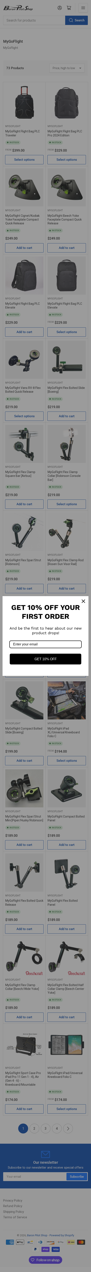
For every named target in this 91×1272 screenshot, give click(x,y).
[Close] (83, 601)
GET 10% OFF (45, 659)
